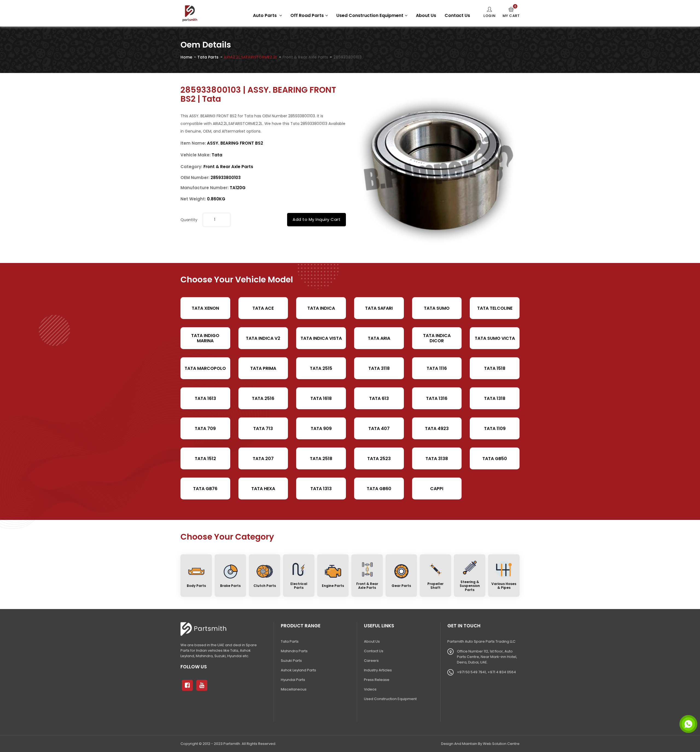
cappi (436, 488)
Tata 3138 (436, 458)
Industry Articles (378, 670)
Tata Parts (207, 57)
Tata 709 (205, 428)
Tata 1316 (436, 398)
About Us (426, 15)
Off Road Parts (307, 15)
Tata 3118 (379, 368)
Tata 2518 (321, 458)
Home (186, 57)
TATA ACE (263, 308)
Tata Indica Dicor (437, 338)
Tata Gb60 (379, 488)
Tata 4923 (437, 428)
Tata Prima (263, 368)
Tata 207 (263, 458)
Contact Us (457, 15)
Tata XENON (205, 308)
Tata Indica (321, 308)
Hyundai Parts (293, 679)
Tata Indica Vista (321, 338)
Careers (371, 660)
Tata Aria (379, 338)
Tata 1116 (437, 368)
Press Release (376, 679)
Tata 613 (379, 398)
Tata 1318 (494, 398)
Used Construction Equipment (369, 15)
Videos (370, 689)
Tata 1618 (321, 398)
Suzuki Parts (291, 660)
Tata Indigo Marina (205, 338)
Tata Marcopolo (205, 368)
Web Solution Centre (501, 743)
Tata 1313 (321, 488)
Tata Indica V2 (263, 338)
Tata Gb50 (494, 458)
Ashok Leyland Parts (298, 670)
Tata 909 (321, 428)
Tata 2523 (379, 458)
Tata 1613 (205, 398)
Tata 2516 (263, 398)
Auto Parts (265, 15)
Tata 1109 (495, 428)
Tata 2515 (321, 368)
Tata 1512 (205, 458)
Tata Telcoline (494, 308)
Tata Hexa (263, 488)
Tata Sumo (437, 308)
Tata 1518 (494, 368)
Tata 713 (263, 428)
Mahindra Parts (294, 651)
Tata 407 (379, 428)
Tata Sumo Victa (495, 338)
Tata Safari (379, 308)
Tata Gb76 (205, 488)
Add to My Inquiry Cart (316, 219)
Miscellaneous (294, 689)
